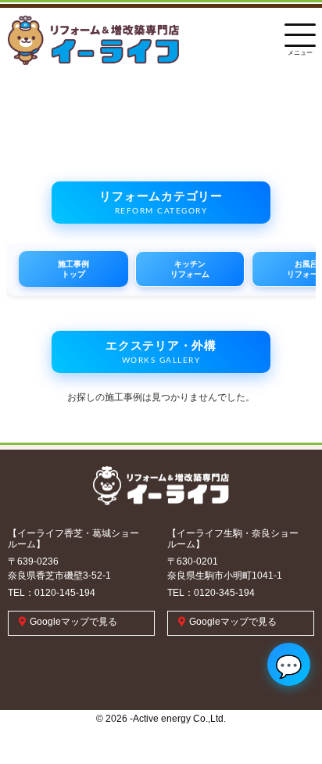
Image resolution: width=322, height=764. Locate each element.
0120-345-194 (224, 592)
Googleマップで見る (73, 621)
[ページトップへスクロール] (287, 713)
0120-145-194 (64, 592)
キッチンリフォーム (189, 269)
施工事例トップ (73, 269)
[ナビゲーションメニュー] (300, 31)
